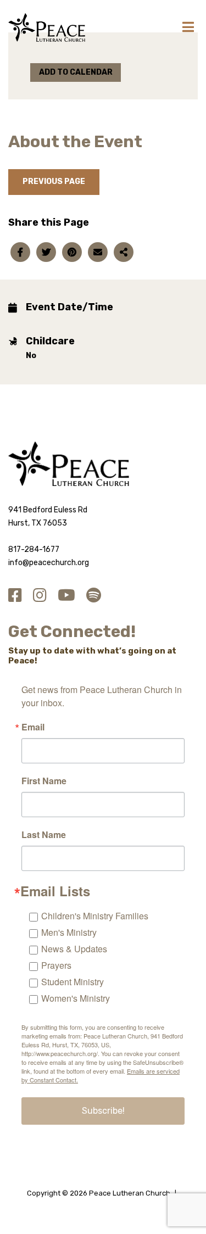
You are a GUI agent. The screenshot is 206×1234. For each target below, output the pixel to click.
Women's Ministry (75, 998)
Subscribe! (103, 1110)
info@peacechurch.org (48, 562)
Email (32, 727)
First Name (43, 781)
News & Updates (74, 948)
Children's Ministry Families (94, 915)
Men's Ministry (69, 932)
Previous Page (54, 181)
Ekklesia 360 (103, 1205)
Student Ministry (72, 981)
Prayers (56, 965)
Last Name (43, 834)
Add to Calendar (76, 72)
